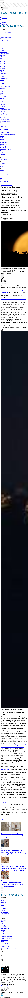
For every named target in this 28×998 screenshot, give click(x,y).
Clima (1, 39)
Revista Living (3, 147)
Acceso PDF (3, 126)
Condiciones (4, 986)
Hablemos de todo (5, 78)
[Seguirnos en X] (2, 956)
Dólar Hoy (2, 48)
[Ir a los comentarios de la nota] (3, 275)
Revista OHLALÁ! (4, 142)
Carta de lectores (4, 132)
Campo (2, 50)
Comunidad (3, 73)
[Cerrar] (23, 26)
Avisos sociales (4, 131)
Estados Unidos (4, 62)
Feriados (2, 108)
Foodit (3, 20)
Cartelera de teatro (5, 121)
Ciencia (2, 76)
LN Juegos (2, 101)
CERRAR (2, 0)
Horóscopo (3, 106)
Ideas (1, 137)
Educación (2, 70)
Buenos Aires (3, 67)
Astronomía (4, 819)
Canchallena (3, 96)
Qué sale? (2, 118)
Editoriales (2, 83)
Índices (2, 57)
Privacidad (10, 986)
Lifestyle (9, 185)
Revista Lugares (4, 146)
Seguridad (2, 68)
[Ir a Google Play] (5, 969)
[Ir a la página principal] (14, 14)
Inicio (3, 16)
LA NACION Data (4, 40)
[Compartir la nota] (2, 277)
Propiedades (3, 52)
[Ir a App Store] (5, 972)
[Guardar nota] (2, 275)
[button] (14, 104)
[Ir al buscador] (2, 10)
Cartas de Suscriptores (6, 86)
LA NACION (4, 185)
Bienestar (2, 75)
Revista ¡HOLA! (3, 144)
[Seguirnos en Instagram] (2, 960)
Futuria (2, 47)
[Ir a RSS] (2, 964)
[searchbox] (13, 29)
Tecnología (3, 104)
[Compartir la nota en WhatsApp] (3, 277)
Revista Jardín (3, 151)
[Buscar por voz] (26, 29)
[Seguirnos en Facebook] (2, 952)
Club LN (4, 22)
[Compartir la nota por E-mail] (5, 281)
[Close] (2, 888)
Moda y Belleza (4, 113)
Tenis (1, 95)
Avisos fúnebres (4, 129)
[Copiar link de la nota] (2, 279)
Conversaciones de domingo (7, 134)
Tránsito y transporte (5, 37)
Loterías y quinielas (5, 109)
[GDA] (5, 991)
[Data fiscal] (2, 995)
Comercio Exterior (4, 53)
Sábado (2, 136)
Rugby (1, 93)
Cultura (2, 71)
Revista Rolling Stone (5, 149)
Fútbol (1, 91)
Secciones (4, 18)
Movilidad (2, 55)
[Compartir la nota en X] (3, 281)
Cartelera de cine (4, 119)
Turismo (2, 103)
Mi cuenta (4, 24)
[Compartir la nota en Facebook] (2, 281)
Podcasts (2, 111)
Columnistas (3, 85)
